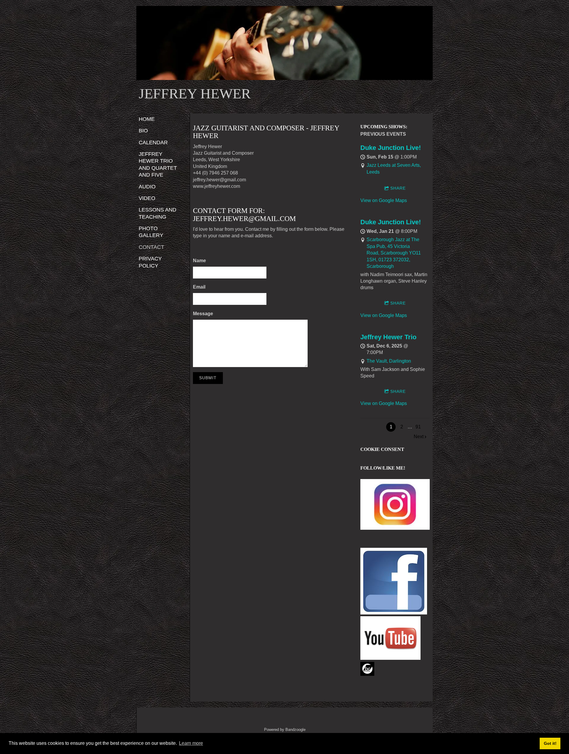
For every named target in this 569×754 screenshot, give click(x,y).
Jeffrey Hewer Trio (388, 337)
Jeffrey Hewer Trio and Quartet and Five (158, 164)
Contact (151, 247)
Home (147, 119)
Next (418, 436)
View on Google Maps (383, 200)
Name (199, 260)
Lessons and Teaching (157, 213)
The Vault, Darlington (389, 361)
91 (418, 426)
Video (147, 198)
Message (203, 313)
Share (398, 188)
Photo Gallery (151, 231)
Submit (208, 377)
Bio (143, 131)
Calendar (153, 142)
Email (199, 286)
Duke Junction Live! (390, 147)
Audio (147, 187)
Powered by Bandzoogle (285, 729)
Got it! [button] (550, 743)
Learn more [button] (191, 743)
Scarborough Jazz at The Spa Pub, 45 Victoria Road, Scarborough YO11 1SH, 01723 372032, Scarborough (394, 253)
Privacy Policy (150, 262)
